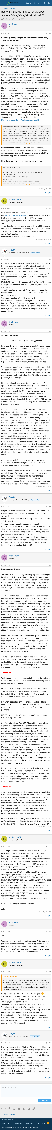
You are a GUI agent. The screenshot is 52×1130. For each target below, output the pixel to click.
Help (37, 1123)
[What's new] (44, 3)
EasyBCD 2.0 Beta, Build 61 (16, 215)
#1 (50, 33)
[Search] (49, 3)
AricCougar (7, 19)
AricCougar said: (9, 976)
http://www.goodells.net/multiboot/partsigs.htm (20, 120)
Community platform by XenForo (20, 1127)
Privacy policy (29, 1123)
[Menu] (3, 3)
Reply (49, 193)
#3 (50, 259)
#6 (50, 565)
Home (43, 1123)
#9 (50, 971)
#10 (49, 1043)
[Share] (46, 33)
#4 (50, 331)
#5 (50, 506)
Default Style (8, 1120)
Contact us (5, 1123)
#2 (50, 208)
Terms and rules (16, 1123)
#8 (50, 931)
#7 (50, 846)
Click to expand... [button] (26, 143)
